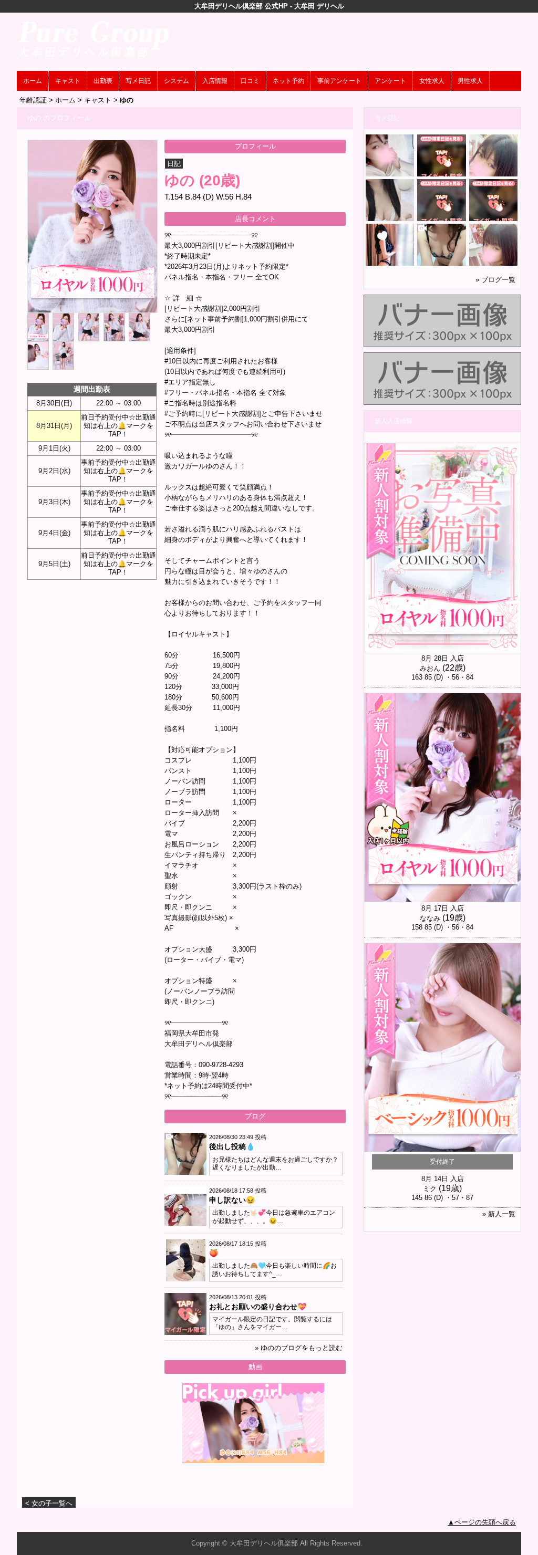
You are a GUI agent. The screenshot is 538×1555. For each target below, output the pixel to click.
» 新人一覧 (498, 1214)
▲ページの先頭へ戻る (482, 1522)
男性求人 (470, 81)
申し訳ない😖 (232, 1200)
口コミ (250, 81)
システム (176, 81)
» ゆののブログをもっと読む (299, 1348)
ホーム (32, 81)
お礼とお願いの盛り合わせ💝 (257, 1306)
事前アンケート (339, 81)
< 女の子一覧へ (49, 1503)
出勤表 (103, 81)
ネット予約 (288, 81)
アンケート (390, 81)
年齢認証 (33, 100)
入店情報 (214, 81)
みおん (430, 668)
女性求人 (431, 81)
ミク (430, 1189)
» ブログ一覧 (495, 280)
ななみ (430, 918)
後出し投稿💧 (232, 1146)
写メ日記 (138, 81)
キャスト (67, 81)
